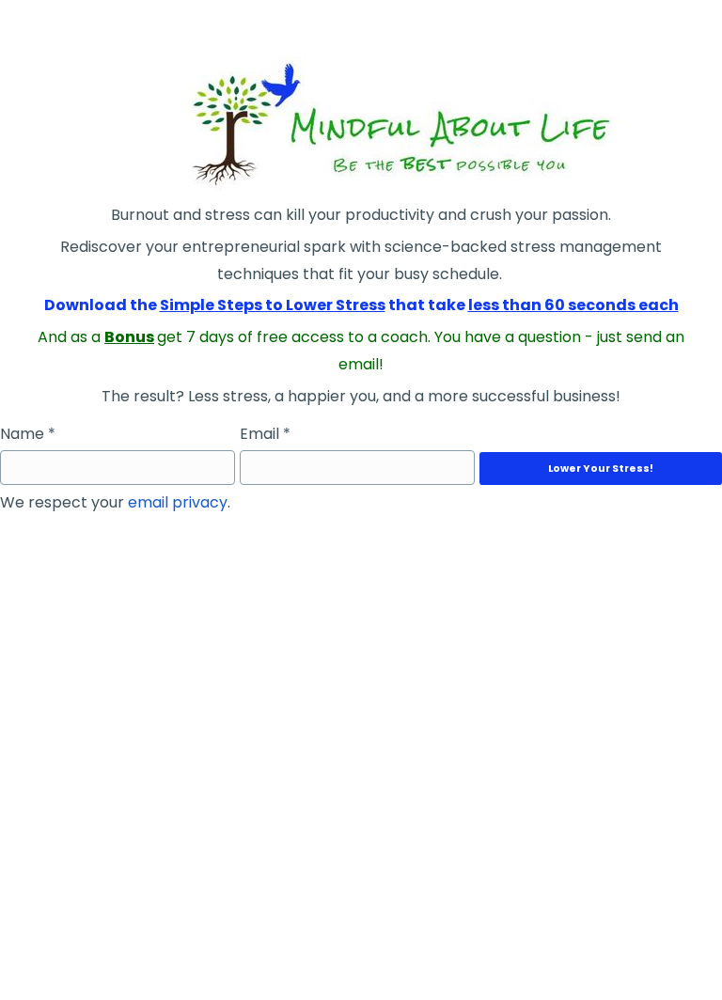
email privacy (178, 502)
